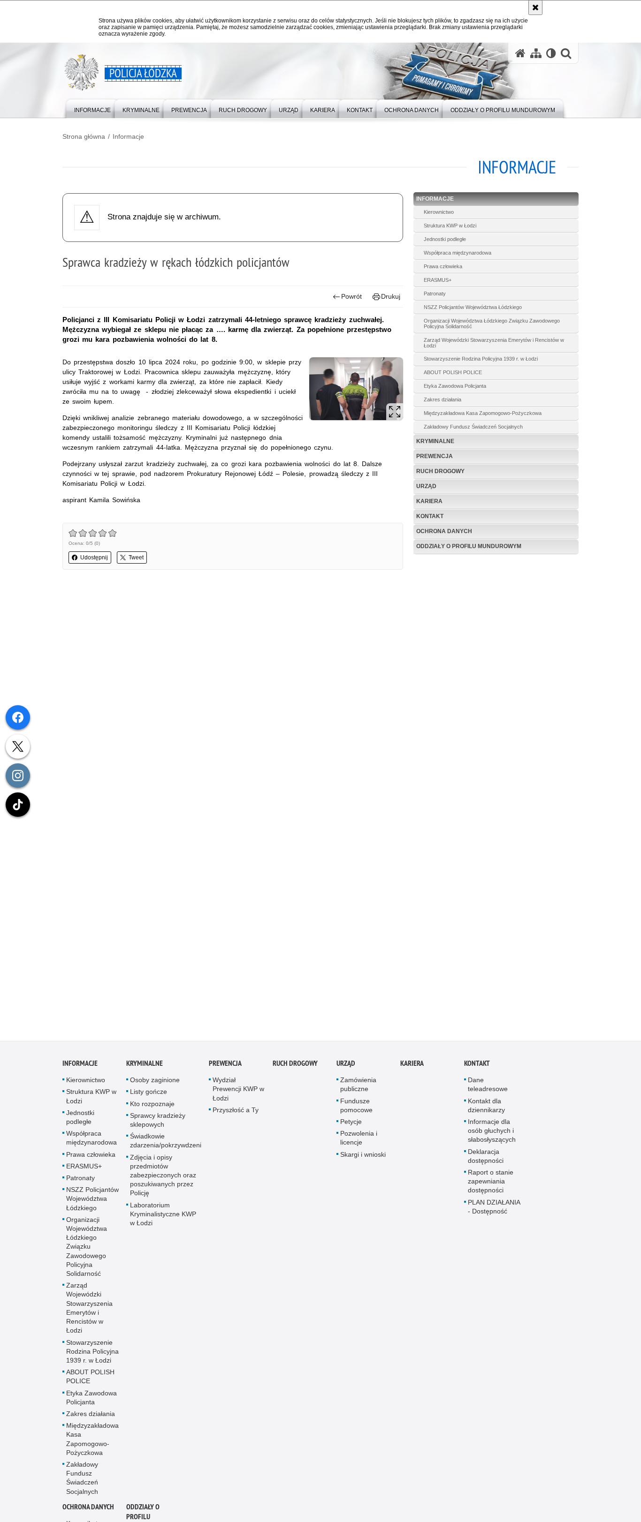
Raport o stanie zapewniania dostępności (490, 1185)
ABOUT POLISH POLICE (453, 372)
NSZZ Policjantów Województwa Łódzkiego (473, 307)
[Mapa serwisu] (536, 53)
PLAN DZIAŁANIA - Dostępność (494, 1211)
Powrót (351, 296)
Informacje (128, 136)
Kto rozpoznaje (152, 1108)
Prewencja (434, 456)
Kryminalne (435, 441)
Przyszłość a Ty (236, 1114)
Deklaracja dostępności (486, 1161)
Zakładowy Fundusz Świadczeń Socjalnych (473, 426)
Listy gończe (148, 1096)
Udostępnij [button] (94, 557)
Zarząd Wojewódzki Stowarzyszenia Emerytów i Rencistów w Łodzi (494, 342)
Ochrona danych (444, 531)
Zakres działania (442, 399)
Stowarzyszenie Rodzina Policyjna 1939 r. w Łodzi (481, 359)
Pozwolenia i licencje (358, 1143)
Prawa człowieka (443, 266)
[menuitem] (92, 108)
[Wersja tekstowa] (551, 53)
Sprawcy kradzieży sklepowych (157, 1124)
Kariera (429, 501)
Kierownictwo (439, 212)
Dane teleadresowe (488, 1089)
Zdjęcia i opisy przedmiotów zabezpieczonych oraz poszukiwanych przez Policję (163, 1180)
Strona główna (83, 136)
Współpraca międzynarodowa (457, 253)
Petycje (351, 1126)
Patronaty (435, 293)
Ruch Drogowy (440, 471)
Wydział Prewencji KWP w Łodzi (238, 1094)
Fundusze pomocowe (356, 1110)
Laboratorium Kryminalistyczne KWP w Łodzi (163, 1218)
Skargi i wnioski (363, 1159)
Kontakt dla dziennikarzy (486, 1110)
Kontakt (429, 516)
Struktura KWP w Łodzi (450, 225)
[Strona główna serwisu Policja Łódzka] (520, 53)
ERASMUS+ (437, 280)
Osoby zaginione (155, 1085)
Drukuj (390, 296)
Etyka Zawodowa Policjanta (455, 386)
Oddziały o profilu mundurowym (468, 546)
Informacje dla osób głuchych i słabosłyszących (492, 1135)
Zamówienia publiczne (358, 1089)
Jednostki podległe (445, 239)
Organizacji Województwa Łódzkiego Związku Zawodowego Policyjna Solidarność (492, 323)
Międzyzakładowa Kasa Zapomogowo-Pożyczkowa (483, 413)
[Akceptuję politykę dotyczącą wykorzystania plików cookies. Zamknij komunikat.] (535, 7)
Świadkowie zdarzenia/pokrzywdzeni (165, 1146)
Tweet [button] (136, 557)
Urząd (426, 486)
